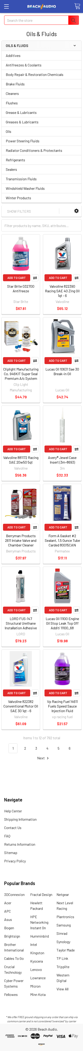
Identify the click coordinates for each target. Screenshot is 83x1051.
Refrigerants (15, 160)
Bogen (9, 928)
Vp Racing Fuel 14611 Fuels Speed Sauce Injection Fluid (62, 706)
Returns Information (19, 844)
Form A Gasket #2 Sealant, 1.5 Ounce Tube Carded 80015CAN (62, 540)
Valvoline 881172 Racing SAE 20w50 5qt (21, 459)
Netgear (62, 894)
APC (7, 911)
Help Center (13, 811)
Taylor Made (65, 950)
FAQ (7, 836)
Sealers (11, 169)
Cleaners (12, 93)
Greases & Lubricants (22, 122)
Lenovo (36, 969)
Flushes (12, 103)
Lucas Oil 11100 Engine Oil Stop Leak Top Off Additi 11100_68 (62, 623)
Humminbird (39, 936)
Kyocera (36, 961)
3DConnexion (14, 894)
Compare (35, 277)
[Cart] (77, 6)
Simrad (61, 933)
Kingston (37, 953)
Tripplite (62, 966)
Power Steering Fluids (22, 141)
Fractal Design (41, 894)
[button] (76, 211)
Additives (13, 55)
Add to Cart (16, 278)
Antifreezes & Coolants (24, 65)
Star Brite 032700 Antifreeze (20, 288)
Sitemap (10, 852)
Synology (63, 941)
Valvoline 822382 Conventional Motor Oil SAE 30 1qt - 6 (20, 706)
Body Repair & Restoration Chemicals (34, 74)
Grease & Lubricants (21, 112)
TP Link (62, 958)
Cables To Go (14, 958)
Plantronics (65, 916)
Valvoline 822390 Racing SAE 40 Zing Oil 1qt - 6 (62, 291)
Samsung (63, 925)
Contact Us (12, 827)
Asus (8, 919)
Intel (33, 944)
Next (41, 758)
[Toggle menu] (6, 6)
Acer (7, 903)
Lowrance (38, 978)
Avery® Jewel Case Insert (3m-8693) (62, 459)
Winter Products (18, 198)
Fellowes (11, 994)
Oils (8, 131)
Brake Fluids (15, 84)
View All (62, 989)
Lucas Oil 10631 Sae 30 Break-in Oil (62, 371)
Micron (35, 986)
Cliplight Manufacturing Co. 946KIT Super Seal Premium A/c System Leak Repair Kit (21, 376)
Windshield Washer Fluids (25, 188)
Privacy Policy (15, 861)
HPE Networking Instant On (39, 922)
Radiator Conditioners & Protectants (34, 150)
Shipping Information (20, 819)
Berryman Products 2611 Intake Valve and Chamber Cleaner (20, 540)
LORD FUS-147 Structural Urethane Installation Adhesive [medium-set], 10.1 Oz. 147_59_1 (21, 627)
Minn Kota (38, 994)
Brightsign (12, 936)
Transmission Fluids (21, 179)
